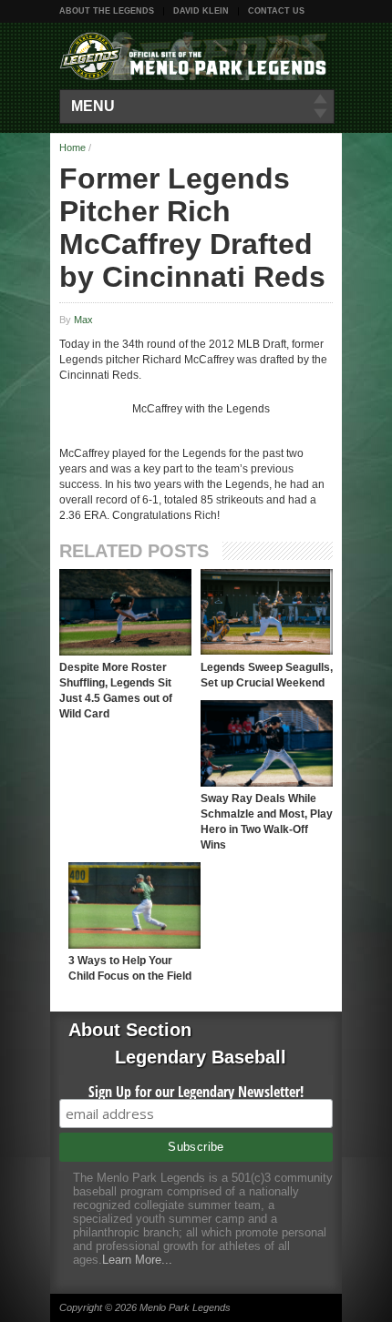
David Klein (201, 10)
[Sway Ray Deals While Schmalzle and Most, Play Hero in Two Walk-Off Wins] (267, 743)
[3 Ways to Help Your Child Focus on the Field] (134, 905)
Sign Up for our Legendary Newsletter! (196, 1092)
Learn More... (137, 1259)
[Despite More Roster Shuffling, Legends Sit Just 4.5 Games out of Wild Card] (125, 612)
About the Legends (106, 10)
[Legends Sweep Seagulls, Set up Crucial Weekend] (267, 612)
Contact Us (276, 10)
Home (72, 147)
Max (83, 319)
